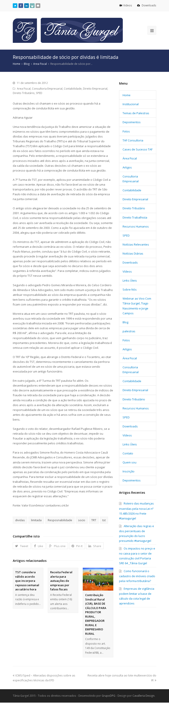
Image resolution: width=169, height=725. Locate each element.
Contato (128, 453)
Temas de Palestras (136, 113)
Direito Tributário (24, 93)
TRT (93, 520)
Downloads (148, 5)
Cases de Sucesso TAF (137, 149)
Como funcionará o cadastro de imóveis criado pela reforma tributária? (137, 576)
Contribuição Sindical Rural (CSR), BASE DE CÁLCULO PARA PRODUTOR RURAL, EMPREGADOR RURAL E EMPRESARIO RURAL (95, 614)
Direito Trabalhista (135, 217)
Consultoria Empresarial (47, 88)
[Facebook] (20, 5)
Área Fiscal (130, 158)
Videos (128, 5)
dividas (20, 520)
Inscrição (128, 471)
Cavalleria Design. (143, 696)
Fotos (126, 131)
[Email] (38, 5)
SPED (39, 93)
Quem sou (129, 462)
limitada (36, 520)
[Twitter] (15, 5)
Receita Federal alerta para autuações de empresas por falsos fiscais (61, 580)
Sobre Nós (130, 289)
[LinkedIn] (26, 5)
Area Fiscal (24, 88)
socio (81, 520)
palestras (129, 331)
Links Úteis (130, 280)
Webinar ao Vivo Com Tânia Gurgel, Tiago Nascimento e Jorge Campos (137, 306)
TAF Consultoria (133, 140)
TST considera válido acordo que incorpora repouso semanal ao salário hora (27, 580)
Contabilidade (73, 88)
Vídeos (127, 271)
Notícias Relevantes (136, 244)
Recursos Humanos (136, 226)
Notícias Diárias (133, 253)
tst (104, 520)
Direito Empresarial (95, 88)
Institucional (131, 104)
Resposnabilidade (60, 520)
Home (126, 95)
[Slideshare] (32, 5)
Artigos (127, 167)
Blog (125, 322)
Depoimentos (132, 122)
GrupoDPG (108, 696)
